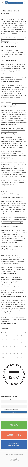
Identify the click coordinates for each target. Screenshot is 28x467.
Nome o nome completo (7, 399)
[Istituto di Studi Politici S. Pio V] (14, 2)
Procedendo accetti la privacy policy (12, 409)
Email (2, 404)
